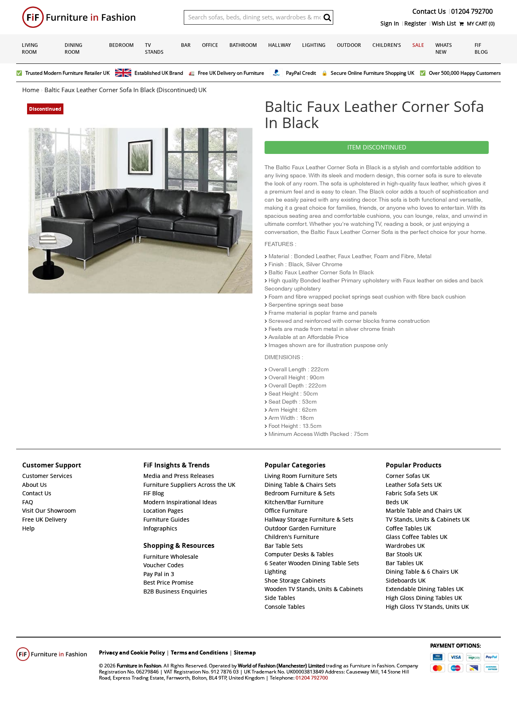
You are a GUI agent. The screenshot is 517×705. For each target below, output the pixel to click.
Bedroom (121, 45)
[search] (327, 17)
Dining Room (73, 48)
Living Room (30, 48)
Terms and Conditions (199, 652)
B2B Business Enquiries (175, 591)
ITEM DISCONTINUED (376, 147)
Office (210, 45)
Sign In (389, 23)
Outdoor (349, 45)
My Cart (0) (480, 24)
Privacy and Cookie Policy (132, 652)
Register (415, 23)
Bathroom (243, 45)
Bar (186, 45)
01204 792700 (312, 678)
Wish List (444, 23)
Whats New (443, 48)
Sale (418, 45)
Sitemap (245, 652)
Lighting (314, 45)
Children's (386, 45)
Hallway (279, 45)
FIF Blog (481, 48)
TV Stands (154, 48)
